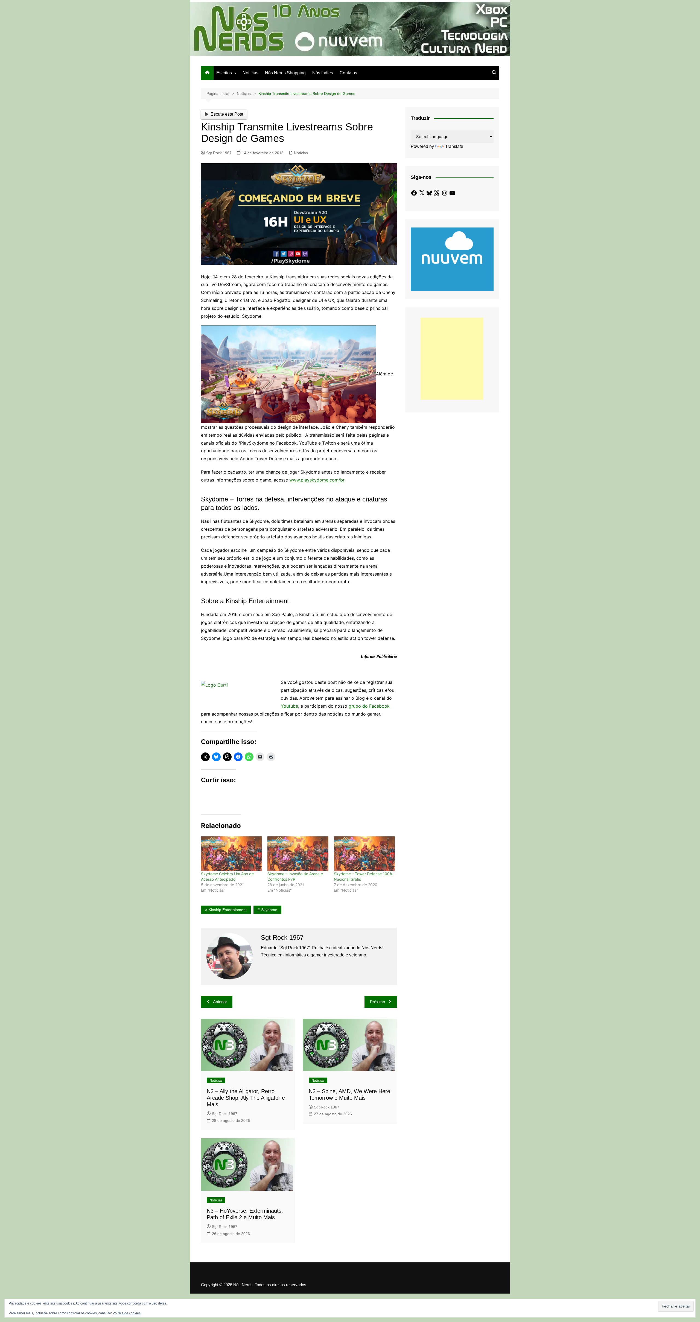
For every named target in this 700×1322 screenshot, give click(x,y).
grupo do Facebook (369, 706)
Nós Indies (322, 73)
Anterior (220, 1001)
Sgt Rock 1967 (219, 153)
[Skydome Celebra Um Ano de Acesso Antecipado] (231, 853)
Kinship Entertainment (228, 909)
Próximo (377, 1001)
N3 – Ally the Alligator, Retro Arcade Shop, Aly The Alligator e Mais (246, 1097)
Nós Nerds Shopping (285, 73)
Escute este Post (227, 114)
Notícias (250, 73)
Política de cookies (127, 1313)
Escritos (224, 73)
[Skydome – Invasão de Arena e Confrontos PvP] (297, 853)
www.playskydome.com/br (317, 480)
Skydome (269, 909)
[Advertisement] (452, 359)
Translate (454, 146)
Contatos (348, 73)
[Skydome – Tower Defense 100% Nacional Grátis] (364, 853)
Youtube (289, 706)
